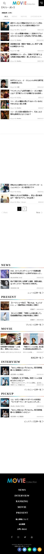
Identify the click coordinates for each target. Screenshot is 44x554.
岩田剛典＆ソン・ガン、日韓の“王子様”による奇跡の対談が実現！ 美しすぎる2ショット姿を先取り (26, 55)
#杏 (18, 288)
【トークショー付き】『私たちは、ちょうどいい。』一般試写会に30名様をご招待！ (26, 304)
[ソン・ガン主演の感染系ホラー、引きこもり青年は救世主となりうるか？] (5, 115)
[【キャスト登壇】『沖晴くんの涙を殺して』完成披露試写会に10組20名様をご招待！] (5, 316)
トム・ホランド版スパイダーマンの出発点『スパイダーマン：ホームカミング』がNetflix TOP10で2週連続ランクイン (25, 401)
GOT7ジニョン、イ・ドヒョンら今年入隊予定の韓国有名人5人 (26, 81)
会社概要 (22, 524)
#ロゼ (20, 277)
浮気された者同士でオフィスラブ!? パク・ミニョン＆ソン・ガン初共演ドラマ (26, 186)
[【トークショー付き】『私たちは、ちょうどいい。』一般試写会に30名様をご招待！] (5, 306)
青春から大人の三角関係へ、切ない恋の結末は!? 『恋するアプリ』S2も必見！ (26, 196)
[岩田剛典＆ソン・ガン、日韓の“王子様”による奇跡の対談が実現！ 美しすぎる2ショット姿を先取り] (5, 57)
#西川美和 (13, 416)
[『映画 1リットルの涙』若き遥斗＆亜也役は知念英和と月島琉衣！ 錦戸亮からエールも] (33, 339)
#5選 (18, 50)
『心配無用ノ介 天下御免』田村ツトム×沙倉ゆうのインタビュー (26, 379)
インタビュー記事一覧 (32, 390)
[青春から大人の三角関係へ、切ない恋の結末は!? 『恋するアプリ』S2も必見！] (5, 198)
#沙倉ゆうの (21, 385)
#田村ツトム (13, 385)
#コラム (19, 97)
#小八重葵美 (20, 416)
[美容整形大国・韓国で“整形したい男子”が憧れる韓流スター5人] (5, 47)
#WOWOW (13, 288)
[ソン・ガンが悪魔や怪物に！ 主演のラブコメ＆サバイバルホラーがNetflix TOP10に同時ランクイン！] (5, 36)
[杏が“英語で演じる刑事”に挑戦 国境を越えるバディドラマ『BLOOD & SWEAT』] (5, 284)
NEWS (22, 490)
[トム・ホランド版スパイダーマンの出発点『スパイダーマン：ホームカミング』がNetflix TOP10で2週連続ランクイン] (5, 402)
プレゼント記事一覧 (33, 325)
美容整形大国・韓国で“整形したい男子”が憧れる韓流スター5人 (26, 45)
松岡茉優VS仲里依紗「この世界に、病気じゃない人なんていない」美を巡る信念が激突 (10, 348)
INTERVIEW (22, 495)
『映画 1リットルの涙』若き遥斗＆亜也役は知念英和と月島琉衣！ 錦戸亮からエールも (33, 348)
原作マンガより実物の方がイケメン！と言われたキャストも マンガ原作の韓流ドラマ (26, 24)
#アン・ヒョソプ (21, 29)
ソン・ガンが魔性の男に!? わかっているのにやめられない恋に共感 (26, 102)
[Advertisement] (22, 70)
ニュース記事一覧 (34, 293)
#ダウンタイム (10, 352)
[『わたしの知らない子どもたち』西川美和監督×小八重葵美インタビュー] (5, 413)
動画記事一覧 (36, 358)
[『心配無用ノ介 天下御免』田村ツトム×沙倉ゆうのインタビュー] (5, 381)
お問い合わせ (22, 529)
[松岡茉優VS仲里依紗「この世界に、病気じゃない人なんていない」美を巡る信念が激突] (11, 339)
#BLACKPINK (14, 277)
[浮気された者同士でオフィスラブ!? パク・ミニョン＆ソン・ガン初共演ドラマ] (5, 188)
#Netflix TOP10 (20, 406)
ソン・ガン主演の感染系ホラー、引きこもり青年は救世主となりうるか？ (26, 113)
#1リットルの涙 (27, 352)
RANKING (22, 501)
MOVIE (22, 507)
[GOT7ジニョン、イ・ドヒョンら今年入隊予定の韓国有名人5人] (5, 83)
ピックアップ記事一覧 (32, 421)
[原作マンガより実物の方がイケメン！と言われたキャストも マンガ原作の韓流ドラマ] (5, 26)
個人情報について (22, 519)
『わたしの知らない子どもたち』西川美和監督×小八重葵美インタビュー (26, 411)
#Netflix (19, 40)
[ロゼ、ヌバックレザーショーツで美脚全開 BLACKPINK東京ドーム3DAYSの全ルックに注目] (5, 274)
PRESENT (22, 512)
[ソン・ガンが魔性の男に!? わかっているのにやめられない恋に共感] (5, 104)
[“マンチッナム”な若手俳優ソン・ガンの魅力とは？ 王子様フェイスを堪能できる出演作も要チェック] (5, 94)
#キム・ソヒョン (21, 202)
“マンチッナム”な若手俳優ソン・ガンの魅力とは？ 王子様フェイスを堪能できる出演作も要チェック (26, 92)
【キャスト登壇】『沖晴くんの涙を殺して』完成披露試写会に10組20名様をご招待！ (26, 314)
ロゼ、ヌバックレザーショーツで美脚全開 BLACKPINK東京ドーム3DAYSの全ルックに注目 (26, 272)
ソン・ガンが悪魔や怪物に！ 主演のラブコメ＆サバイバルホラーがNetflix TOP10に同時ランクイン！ (26, 35)
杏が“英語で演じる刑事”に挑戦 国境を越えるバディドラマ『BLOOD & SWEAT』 (26, 282)
